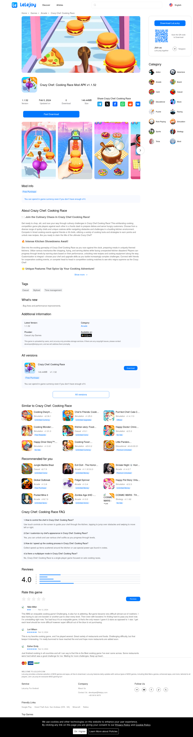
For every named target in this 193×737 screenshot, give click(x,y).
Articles (60, 5)
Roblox (86, 707)
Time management (53, 290)
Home (24, 13)
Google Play (27, 707)
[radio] (24, 599)
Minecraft (76, 707)
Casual (25, 290)
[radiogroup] (34, 599)
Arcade (44, 13)
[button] (140, 150)
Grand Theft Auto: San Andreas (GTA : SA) (52, 707)
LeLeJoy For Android (30, 688)
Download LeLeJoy (170, 23)
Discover (46, 5)
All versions (81, 394)
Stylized (36, 290)
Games (34, 13)
